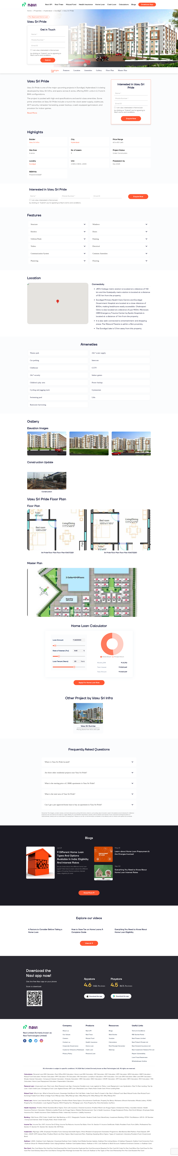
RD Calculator (82, 1077)
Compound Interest (31, 1120)
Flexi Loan (50, 1086)
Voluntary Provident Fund (132, 1134)
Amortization (37, 1103)
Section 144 (44, 1127)
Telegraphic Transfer (79, 1117)
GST (43, 1124)
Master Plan (122, 70)
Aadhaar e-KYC (92, 1143)
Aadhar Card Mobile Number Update (84, 1141)
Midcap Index (59, 1096)
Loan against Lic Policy (98, 1086)
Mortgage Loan (78, 1103)
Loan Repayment (113, 1086)
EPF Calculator (122, 1074)
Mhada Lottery (141, 1101)
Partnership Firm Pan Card (123, 1151)
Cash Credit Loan (34, 1089)
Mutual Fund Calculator (32, 1077)
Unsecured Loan (40, 1086)
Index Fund (90, 1093)
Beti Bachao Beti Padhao (127, 1132)
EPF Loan (72, 1089)
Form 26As (135, 1124)
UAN (41, 1132)
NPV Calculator (132, 1079)
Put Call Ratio (80, 1093)
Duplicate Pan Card (85, 1148)
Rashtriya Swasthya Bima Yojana (97, 1134)
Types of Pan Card (107, 1151)
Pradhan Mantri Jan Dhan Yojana (58, 1134)
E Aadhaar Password (125, 1141)
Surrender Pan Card (79, 1151)
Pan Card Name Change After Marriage (58, 1151)
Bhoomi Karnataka (128, 1101)
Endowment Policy (123, 1108)
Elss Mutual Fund (143, 1093)
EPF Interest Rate (40, 1134)
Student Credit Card (93, 1117)
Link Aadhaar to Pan (93, 1151)
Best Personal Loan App (63, 1086)
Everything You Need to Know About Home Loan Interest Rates (131, 871)
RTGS (127, 1117)
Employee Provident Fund (52, 1132)
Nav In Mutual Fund (116, 1093)
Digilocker (50, 1141)
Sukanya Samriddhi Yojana (71, 1132)
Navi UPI (48, 4)
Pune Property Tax (90, 1103)
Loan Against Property (50, 1103)
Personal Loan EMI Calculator (43, 1074)
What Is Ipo (38, 1093)
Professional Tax (145, 1124)
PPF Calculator (60, 1077)
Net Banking (61, 1117)
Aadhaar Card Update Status (76, 1143)
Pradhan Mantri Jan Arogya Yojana (103, 1108)
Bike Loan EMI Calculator (142, 1077)
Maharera (118, 1101)
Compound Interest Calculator (53, 1079)
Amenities (88, 70)
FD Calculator (71, 1077)
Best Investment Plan (78, 1134)
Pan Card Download (57, 1148)
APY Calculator (121, 1079)
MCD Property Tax (65, 1103)
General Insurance (84, 1108)
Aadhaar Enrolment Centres (129, 1143)
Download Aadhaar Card (63, 1141)
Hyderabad (75, 142)
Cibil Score (34, 1117)
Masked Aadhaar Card (46, 1143)
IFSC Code (43, 1117)
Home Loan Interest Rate (41, 1101)
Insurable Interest (136, 1108)
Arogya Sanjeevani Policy (119, 1110)
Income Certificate (108, 1124)
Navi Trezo (59, 4)
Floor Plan (110, 70)
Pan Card (47, 1148)
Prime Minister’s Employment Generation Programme (99, 1132)
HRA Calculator (84, 1079)
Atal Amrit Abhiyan (135, 1110)
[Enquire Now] (47, 60)
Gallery (99, 70)
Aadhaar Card (41, 1141)
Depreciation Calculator (65, 1081)
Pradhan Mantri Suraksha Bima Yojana (50, 1108)
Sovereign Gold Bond (67, 1093)
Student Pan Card (138, 1151)
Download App (147, 4)
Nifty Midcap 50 (84, 1096)
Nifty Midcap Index (72, 1096)
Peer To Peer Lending (139, 1086)
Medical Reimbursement (84, 1110)
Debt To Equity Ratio (46, 1120)
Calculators (124, 4)
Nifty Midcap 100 (97, 1096)
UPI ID (142, 1117)
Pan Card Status (37, 1148)
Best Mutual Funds (130, 1093)
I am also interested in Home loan (46, 50)
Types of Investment (116, 1134)
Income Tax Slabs (81, 1124)
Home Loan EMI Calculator (83, 1074)
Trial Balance (134, 1117)
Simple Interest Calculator (33, 1079)
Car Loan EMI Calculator (123, 1077)
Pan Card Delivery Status (36, 1151)
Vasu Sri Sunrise (88, 726)
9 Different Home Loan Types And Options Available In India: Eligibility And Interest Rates (72, 857)
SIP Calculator (99, 1074)
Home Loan (100, 4)
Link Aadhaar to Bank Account (109, 1143)
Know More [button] (88, 893)
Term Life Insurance (70, 1108)
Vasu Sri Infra (34, 142)
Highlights (55, 70)
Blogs (133, 4)
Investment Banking (117, 1117)
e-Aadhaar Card (146, 1143)
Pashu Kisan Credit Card (97, 1089)
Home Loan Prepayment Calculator (44, 1081)
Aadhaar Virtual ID (31, 1143)
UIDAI (33, 1141)
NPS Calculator (133, 1074)
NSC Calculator (96, 1079)
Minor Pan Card (138, 1148)
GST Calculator (109, 1077)
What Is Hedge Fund (47, 1096)
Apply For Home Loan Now (89, 682)
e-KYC (68, 1117)
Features (66, 70)
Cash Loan (111, 4)
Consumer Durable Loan (81, 1086)
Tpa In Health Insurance (102, 1110)
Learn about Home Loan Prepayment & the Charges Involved (132, 852)
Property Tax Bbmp (107, 1101)
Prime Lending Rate (113, 1089)
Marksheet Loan (82, 1089)
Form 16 (90, 1124)
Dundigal (32, 164)
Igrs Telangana (56, 1101)
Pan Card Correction (71, 1148)
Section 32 (52, 1127)
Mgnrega (36, 1132)
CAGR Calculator (109, 1079)
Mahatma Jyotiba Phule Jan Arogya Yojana (60, 1110)
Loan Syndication (125, 1086)
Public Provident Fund (122, 1124)
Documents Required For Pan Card (104, 1148)
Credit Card (52, 1117)
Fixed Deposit (141, 1132)
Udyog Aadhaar (60, 1143)
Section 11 (27, 1127)
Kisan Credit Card (60, 1120)
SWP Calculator (144, 1074)
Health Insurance (86, 4)
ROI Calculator (144, 1079)
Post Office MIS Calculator (64, 1074)
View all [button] (88, 943)
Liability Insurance (85, 1112)
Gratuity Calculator (71, 1079)
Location (77, 70)
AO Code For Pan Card (124, 1148)
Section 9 (97, 1124)
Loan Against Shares (61, 1089)
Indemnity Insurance (71, 1112)
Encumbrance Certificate (91, 1101)
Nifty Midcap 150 (109, 1096)
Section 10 (35, 1127)
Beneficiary (105, 1117)
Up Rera (112, 1103)
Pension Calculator (47, 1077)
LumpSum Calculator (95, 1077)
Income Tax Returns (67, 1124)
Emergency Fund (47, 1089)
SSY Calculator (110, 1074)
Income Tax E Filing (52, 1124)
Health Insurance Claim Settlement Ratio (49, 1112)
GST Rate (60, 1127)
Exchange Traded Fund (32, 1096)
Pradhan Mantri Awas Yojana (72, 1101)
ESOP (31, 1134)
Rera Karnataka (102, 1103)
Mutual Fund (71, 4)
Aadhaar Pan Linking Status (107, 1141)
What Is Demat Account (51, 1093)
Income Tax (37, 1124)
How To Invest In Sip (101, 1093)
